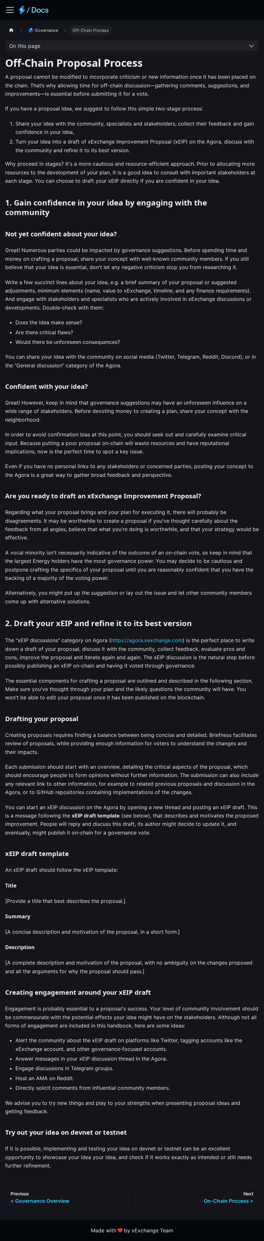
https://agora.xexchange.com (147, 640)
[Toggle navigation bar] (10, 10)
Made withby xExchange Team (132, 1230)
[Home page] (11, 30)
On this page (24, 46)
